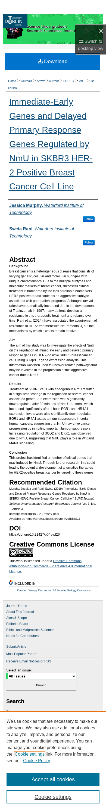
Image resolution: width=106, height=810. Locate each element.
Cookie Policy (36, 760)
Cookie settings (30, 754)
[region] (53, 760)
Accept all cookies (53, 779)
